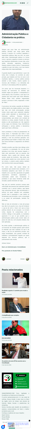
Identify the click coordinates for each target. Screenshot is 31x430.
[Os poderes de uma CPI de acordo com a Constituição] (15, 351)
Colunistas (5, 44)
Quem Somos (5, 415)
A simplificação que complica (10, 315)
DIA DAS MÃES (6, 338)
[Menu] (27, 2)
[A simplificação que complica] (15, 305)
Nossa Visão (5, 419)
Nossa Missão (6, 417)
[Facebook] (20, 3)
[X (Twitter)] (22, 3)
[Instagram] (24, 3)
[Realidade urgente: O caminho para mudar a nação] (15, 280)
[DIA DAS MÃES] (15, 328)
